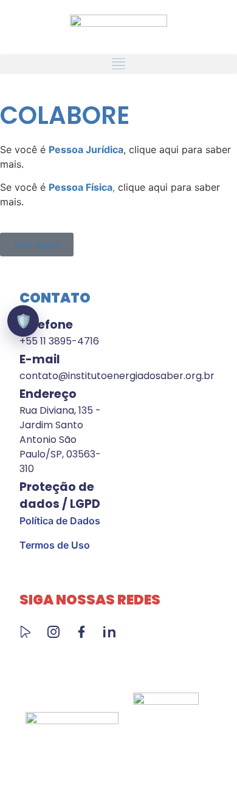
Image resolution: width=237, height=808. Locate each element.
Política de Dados (59, 521)
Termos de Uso (54, 545)
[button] (118, 64)
